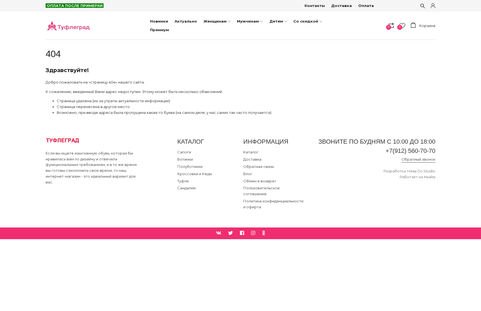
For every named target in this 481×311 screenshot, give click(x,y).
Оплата (366, 5)
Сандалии (186, 188)
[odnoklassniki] (263, 233)
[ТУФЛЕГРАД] (68, 25)
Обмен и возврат (259, 181)
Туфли (183, 181)
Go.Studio (426, 171)
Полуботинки (190, 166)
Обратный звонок (418, 159)
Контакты (315, 5)
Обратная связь (258, 166)
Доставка (341, 5)
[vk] (218, 233)
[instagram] (253, 233)
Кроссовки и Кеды (194, 174)
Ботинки (185, 159)
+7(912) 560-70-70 (410, 150)
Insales (429, 177)
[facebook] (242, 233)
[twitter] (230, 233)
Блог (247, 174)
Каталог (251, 152)
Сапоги (184, 152)
